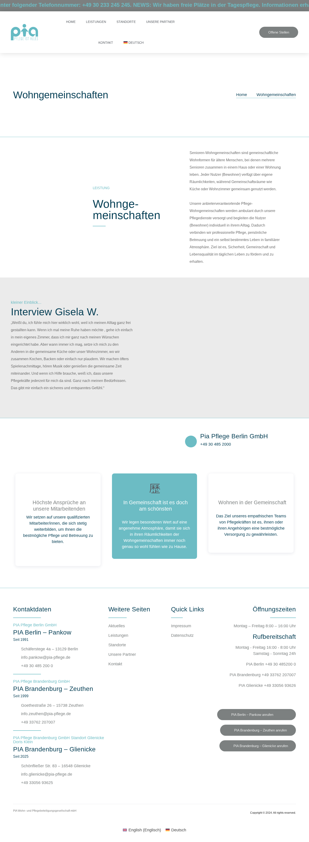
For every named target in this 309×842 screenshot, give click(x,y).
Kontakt (105, 42)
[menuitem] (133, 42)
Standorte (126, 22)
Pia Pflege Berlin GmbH (234, 436)
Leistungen (96, 22)
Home (71, 22)
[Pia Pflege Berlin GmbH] (191, 441)
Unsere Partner (160, 22)
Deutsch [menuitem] (178, 830)
